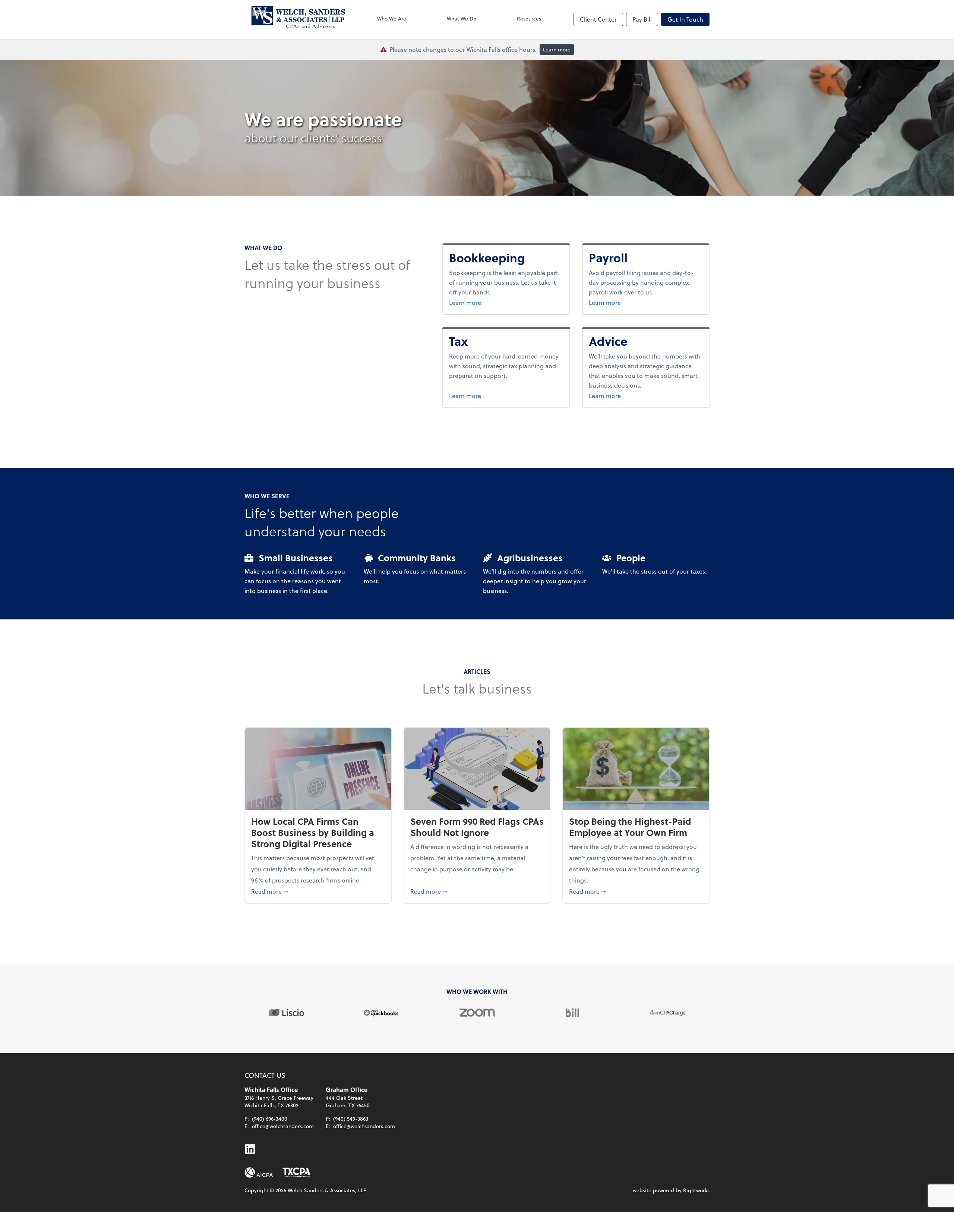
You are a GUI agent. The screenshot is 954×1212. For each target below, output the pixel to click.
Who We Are (391, 18)
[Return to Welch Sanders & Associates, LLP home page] (294, 19)
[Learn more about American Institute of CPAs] (259, 1172)
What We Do (461, 18)
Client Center (598, 19)
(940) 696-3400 (269, 1119)
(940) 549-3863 (350, 1119)
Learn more (557, 49)
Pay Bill (642, 19)
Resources (529, 18)
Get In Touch (685, 19)
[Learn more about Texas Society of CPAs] (296, 1172)
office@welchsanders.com (283, 1126)
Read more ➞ (318, 891)
